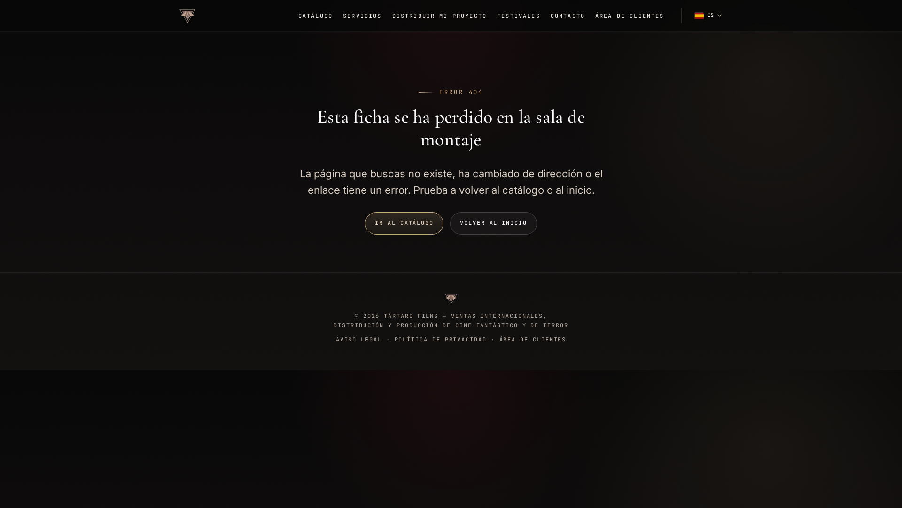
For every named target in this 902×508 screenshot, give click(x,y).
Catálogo (315, 16)
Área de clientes (629, 16)
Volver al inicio (493, 223)
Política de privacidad (441, 339)
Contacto (568, 16)
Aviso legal (359, 339)
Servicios (362, 16)
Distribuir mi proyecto (439, 16)
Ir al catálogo (404, 223)
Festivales (518, 16)
